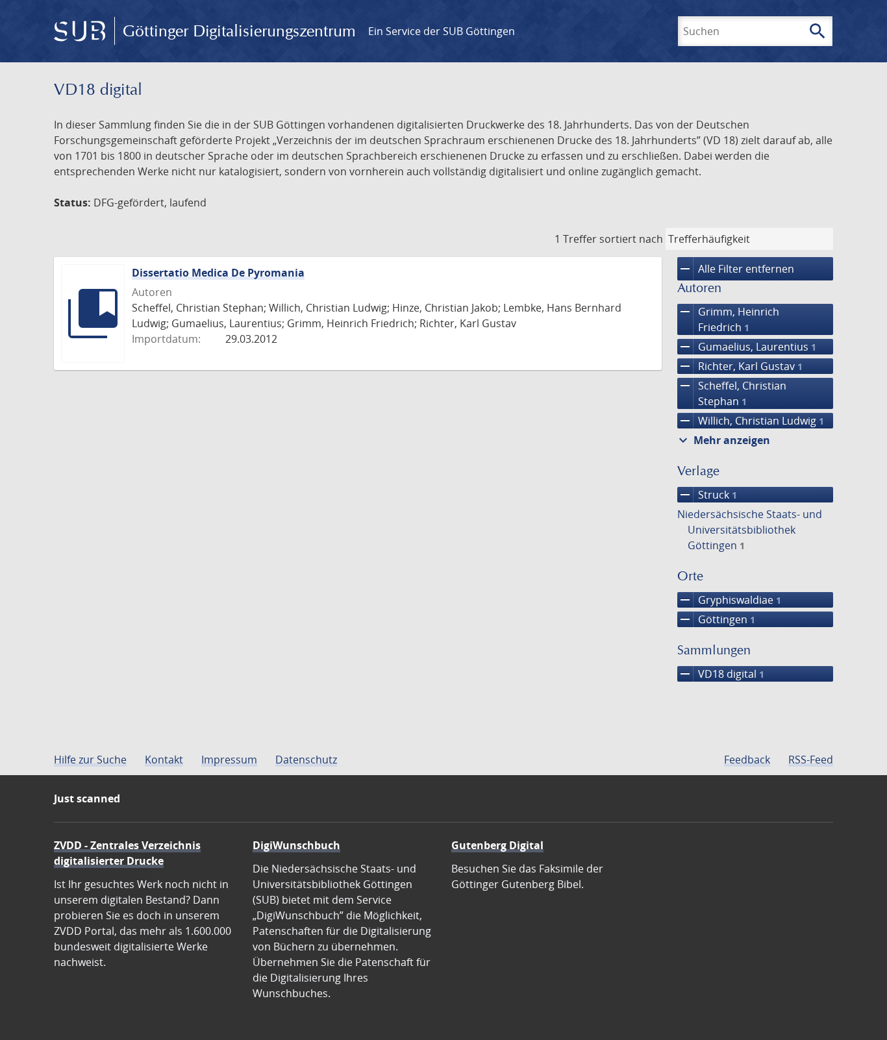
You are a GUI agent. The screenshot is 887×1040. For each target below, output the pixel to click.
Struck (707, 494)
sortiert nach (631, 239)
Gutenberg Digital (497, 845)
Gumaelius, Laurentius (746, 346)
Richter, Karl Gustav (740, 366)
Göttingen (716, 619)
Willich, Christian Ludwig (750, 420)
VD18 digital (720, 674)
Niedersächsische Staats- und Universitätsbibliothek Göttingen (749, 529)
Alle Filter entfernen (735, 269)
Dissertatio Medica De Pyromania (218, 273)
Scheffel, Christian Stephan (731, 393)
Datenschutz (306, 759)
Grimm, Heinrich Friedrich (728, 319)
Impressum (229, 759)
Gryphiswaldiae (729, 600)
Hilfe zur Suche (90, 759)
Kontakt (164, 759)
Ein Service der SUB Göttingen (441, 31)
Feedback (747, 759)
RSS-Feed (810, 759)
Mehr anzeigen (722, 440)
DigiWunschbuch (296, 845)
